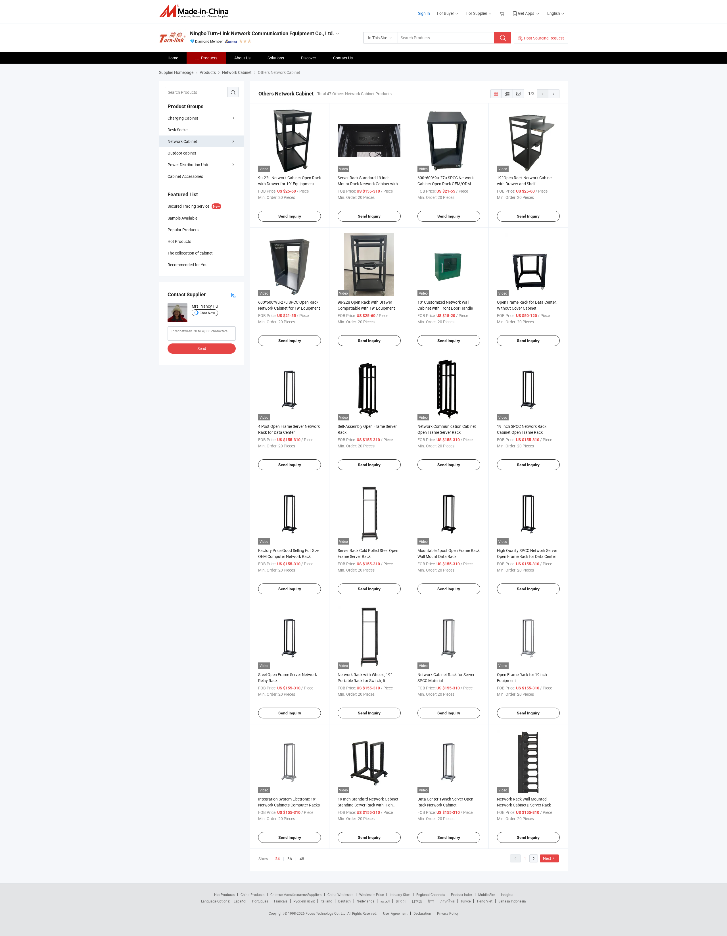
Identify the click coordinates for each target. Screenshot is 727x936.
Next (547, 858)
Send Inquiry (289, 216)
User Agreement (395, 913)
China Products (252, 894)
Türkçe (466, 901)
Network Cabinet (182, 141)
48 (302, 858)
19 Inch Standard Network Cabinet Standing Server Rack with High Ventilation (368, 805)
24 (277, 858)
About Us (242, 58)
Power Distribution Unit (188, 164)
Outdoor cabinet (182, 153)
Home (173, 58)
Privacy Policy (448, 913)
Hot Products (224, 894)
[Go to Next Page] (553, 93)
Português (260, 901)
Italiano (326, 901)
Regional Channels (430, 894)
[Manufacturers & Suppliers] (195, 11)
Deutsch (344, 901)
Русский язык (304, 901)
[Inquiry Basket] (502, 13)
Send (201, 348)
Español (240, 901)
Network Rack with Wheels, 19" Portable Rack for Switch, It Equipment (365, 680)
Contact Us (343, 58)
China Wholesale (340, 894)
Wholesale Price (371, 894)
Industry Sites (400, 894)
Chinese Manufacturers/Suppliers (295, 894)
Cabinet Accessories (185, 176)
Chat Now (207, 312)
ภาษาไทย (447, 901)
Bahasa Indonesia (512, 901)
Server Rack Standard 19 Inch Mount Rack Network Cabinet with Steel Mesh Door (368, 183)
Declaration (422, 913)
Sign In (424, 13)
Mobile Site (486, 894)
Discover (308, 58)
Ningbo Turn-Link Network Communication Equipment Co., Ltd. (262, 33)
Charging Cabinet (183, 118)
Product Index (461, 894)
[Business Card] (233, 295)
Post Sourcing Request (544, 38)
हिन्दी (431, 901)
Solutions (276, 58)
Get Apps (526, 13)
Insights (507, 894)
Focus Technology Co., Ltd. (326, 913)
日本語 (417, 901)
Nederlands (365, 901)
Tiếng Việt (484, 901)
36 (289, 858)
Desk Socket (178, 129)
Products (209, 58)
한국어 (401, 901)
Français (280, 901)
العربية (385, 901)
